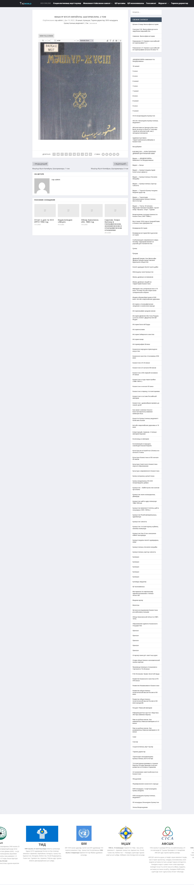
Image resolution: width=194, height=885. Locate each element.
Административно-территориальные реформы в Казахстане (144, 139)
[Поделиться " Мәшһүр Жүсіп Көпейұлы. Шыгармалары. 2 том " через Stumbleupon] (82, 154)
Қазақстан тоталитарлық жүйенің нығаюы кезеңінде (145, 527)
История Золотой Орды (141, 324)
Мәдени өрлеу (138, 600)
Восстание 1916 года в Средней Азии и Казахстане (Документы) (146, 222)
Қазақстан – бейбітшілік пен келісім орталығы (146, 488)
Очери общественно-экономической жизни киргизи (146, 661)
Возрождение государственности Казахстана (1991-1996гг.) (145, 215)
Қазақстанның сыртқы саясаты (144, 552)
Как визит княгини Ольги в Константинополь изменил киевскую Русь (143, 411)
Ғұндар (135, 253)
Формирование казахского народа (145, 784)
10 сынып (136, 66)
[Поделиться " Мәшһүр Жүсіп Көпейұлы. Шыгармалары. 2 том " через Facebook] (54, 154)
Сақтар (135, 742)
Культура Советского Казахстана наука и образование (145, 465)
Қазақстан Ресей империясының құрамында (144, 516)
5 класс (135, 71)
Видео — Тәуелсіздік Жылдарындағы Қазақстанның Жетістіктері (144, 199)
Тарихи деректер (98, 20)
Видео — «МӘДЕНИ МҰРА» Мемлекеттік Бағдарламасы (143, 159)
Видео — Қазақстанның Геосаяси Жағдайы (145, 178)
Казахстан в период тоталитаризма (146, 391)
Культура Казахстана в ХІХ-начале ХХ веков (145, 458)
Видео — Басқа (138, 165)
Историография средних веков (144, 311)
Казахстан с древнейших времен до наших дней (146, 404)
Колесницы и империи (141, 439)
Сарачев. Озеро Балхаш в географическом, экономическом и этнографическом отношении (113, 225)
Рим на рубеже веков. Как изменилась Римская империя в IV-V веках (146, 721)
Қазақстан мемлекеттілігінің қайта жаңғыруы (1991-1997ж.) (146, 509)
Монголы (136, 605)
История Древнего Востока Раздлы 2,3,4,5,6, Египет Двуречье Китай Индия (146, 317)
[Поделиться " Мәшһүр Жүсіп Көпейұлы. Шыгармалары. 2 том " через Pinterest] (70, 154)
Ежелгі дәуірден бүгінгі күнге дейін (145, 267)
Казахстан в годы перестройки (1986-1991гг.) (144, 380)
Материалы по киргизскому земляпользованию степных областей (143, 593)
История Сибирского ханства (143, 334)
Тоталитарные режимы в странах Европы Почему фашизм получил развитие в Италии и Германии (145, 765)
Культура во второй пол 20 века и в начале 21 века (146, 451)
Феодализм (137, 779)
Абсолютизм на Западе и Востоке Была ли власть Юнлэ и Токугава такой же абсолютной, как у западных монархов (145, 130)
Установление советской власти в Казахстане (145, 773)
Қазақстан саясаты (140, 522)
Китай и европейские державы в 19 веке (146, 426)
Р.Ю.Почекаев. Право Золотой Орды (146, 674)
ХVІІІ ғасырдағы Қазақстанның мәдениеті (144, 796)
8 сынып (79, 20)
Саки (134, 737)
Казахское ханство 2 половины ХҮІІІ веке (146, 357)
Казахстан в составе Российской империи (145, 397)
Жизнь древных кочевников (143, 277)
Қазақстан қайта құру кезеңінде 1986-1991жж (145, 502)
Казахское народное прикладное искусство (145, 350)
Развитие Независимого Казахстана (146, 685)
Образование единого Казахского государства (145, 624)
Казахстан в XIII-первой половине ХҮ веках (145, 374)
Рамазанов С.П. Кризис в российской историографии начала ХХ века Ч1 (146, 49)
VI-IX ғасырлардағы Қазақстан (144, 116)
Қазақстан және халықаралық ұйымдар (144, 495)
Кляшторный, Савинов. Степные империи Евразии (145, 433)
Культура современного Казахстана (146, 471)
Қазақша (86, 20)
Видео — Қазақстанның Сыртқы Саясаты (144, 184)
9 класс (135, 106)
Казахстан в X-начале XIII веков (144, 368)
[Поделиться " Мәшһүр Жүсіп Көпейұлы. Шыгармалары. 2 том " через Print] (90, 154)
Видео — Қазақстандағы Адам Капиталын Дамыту (144, 171)
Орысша (136, 630)
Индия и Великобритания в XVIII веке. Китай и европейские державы (146, 298)
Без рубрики (137, 147)
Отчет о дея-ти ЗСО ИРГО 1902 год (44, 221)
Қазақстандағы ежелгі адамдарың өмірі (145, 541)
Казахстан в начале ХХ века (143, 386)
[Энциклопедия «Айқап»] (68, 210)
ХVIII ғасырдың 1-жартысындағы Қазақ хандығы (145, 789)
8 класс (135, 96)
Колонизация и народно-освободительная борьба (142, 445)
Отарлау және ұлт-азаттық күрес (145, 655)
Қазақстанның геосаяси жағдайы (145, 547)
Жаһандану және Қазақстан (143, 272)
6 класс (135, 76)
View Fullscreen (46, 36)
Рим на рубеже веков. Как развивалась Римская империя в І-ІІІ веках (146, 730)
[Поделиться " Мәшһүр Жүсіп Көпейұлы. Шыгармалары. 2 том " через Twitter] (58, 154)
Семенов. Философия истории (144, 36)
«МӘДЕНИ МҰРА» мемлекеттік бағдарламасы (144, 60)
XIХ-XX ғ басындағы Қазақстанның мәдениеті (145, 121)
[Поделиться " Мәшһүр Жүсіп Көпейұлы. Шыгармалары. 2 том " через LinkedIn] (74, 154)
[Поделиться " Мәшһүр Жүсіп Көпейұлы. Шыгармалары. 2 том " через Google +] (62, 154)
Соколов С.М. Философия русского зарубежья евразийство (145, 30)
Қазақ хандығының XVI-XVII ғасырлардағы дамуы (143, 482)
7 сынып (136, 91)
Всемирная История (140, 228)
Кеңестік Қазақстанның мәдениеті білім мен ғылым (145, 419)
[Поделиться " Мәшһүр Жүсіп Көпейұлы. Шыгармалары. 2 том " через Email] (86, 154)
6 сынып (136, 81)
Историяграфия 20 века (141, 344)
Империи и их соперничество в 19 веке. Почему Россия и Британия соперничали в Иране (145, 290)
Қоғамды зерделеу (139, 582)
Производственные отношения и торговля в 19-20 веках (145, 668)
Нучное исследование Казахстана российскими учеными (145, 611)
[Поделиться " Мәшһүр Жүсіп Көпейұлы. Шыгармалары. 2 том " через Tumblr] (66, 154)
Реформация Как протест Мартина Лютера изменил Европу (146, 714)
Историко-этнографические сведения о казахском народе (144, 305)
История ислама (139, 329)
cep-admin (59, 20)
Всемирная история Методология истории (145, 234)
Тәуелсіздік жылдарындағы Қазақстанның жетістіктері (143, 757)
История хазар (138, 339)
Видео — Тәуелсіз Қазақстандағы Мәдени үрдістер (145, 191)
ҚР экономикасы (139, 587)
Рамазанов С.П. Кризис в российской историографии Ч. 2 (146, 42)
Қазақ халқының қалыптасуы (143, 476)
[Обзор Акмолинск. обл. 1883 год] (92, 210)
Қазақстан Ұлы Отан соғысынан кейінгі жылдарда (144, 534)
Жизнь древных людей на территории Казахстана (142, 283)
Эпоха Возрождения (140, 807)
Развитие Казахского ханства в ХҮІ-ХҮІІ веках (146, 680)
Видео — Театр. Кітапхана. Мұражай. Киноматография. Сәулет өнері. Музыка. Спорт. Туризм (146, 207)
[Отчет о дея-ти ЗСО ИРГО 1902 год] (45, 210)
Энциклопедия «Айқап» (65, 221)
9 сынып (136, 111)
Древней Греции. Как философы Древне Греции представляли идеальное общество (144, 260)
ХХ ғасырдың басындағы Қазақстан (146, 802)
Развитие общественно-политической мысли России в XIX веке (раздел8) (145, 701)
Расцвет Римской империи (142, 708)
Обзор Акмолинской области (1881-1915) (146, 618)
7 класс (135, 86)
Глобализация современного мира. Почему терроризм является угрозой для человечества (146, 241)
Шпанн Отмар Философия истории (145, 24)
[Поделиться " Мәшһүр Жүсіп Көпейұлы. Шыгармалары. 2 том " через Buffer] (78, 154)
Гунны (135, 248)
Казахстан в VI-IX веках (141, 363)
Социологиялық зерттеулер (143, 747)
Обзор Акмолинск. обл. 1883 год (90, 221)
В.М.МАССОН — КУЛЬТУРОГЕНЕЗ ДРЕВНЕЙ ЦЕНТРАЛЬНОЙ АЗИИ (144, 152)
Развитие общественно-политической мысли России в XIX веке (145, 692)
